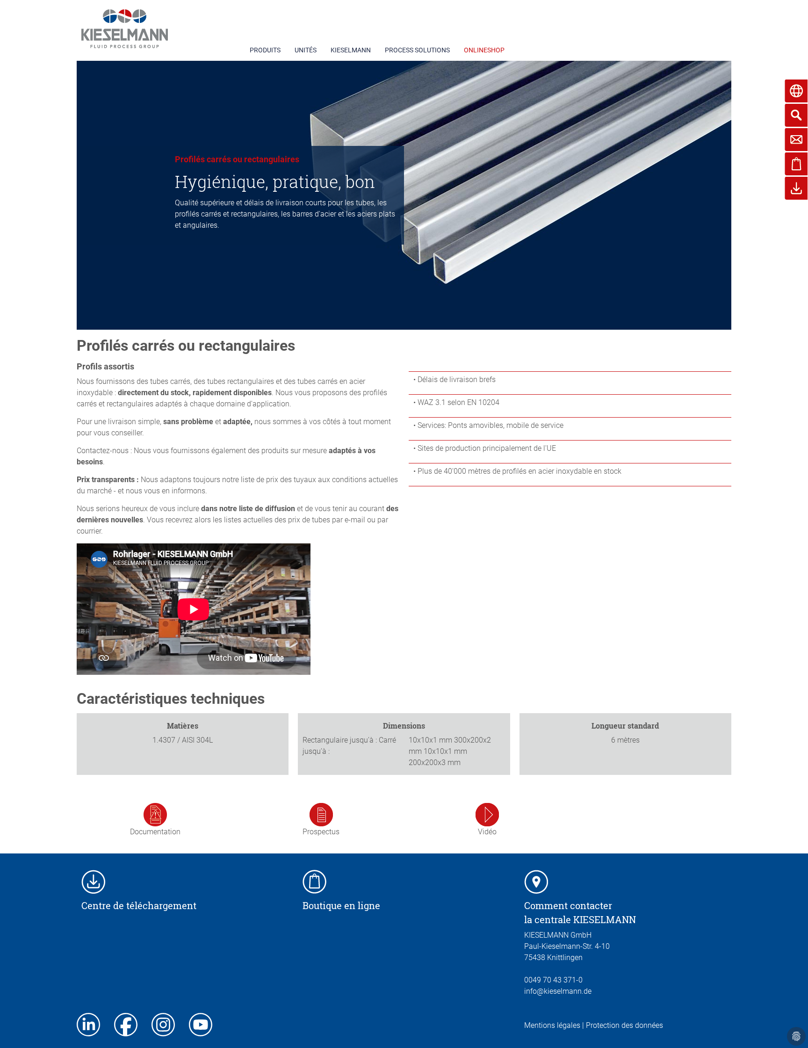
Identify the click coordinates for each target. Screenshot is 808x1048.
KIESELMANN (351, 50)
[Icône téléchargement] (93, 881)
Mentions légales (552, 1025)
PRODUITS (265, 50)
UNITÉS (306, 50)
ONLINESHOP (484, 50)
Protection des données (624, 1025)
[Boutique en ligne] (314, 881)
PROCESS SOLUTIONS (417, 50)
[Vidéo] (487, 813)
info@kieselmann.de (558, 991)
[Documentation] (155, 813)
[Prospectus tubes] (321, 813)
